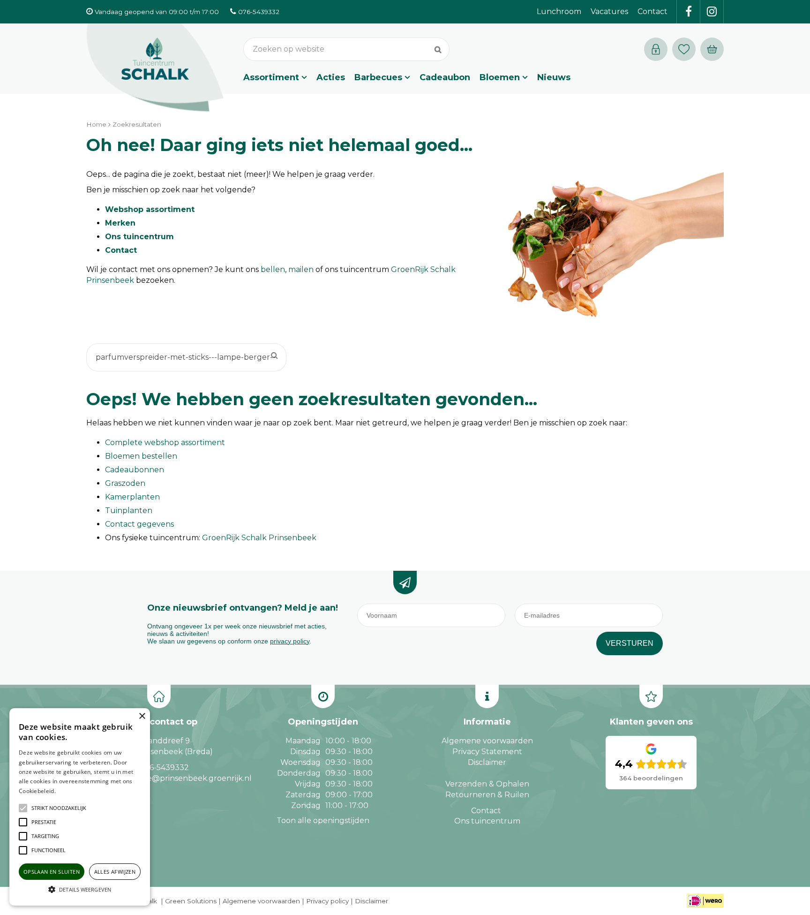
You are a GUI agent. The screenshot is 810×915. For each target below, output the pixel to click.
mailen (301, 269)
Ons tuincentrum (139, 236)
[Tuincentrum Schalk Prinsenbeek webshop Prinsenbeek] (155, 68)
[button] (58, 808)
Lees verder (71, 790)
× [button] (141, 716)
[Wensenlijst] (684, 49)
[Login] (656, 49)
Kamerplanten (132, 496)
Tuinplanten (128, 510)
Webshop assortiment (150, 209)
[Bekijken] (712, 49)
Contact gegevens (139, 524)
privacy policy (289, 641)
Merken (120, 223)
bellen (273, 269)
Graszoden (125, 483)
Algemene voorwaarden (487, 740)
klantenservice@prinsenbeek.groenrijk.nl (174, 778)
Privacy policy (327, 901)
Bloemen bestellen (141, 456)
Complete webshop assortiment (165, 442)
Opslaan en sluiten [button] (51, 871)
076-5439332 (164, 767)
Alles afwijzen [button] (115, 871)
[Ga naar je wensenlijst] (686, 49)
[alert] (79, 807)
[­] (688, 12)
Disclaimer (487, 762)
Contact (121, 250)
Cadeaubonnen (134, 469)
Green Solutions (191, 901)
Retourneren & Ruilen (487, 794)
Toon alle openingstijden (323, 820)
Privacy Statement (487, 751)
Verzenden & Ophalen (487, 783)
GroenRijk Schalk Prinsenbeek (259, 537)
